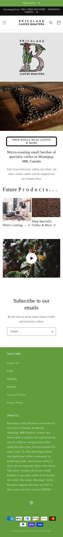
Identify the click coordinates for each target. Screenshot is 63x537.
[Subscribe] (52, 331)
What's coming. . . (14, 225)
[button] (4, 22)
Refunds (11, 386)
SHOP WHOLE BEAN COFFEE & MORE (31, 141)
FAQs (10, 371)
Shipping (12, 379)
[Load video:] (31, 258)
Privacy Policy (15, 402)
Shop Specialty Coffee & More (42, 223)
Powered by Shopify (44, 531)
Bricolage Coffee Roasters (27, 531)
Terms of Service (16, 395)
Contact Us (13, 363)
